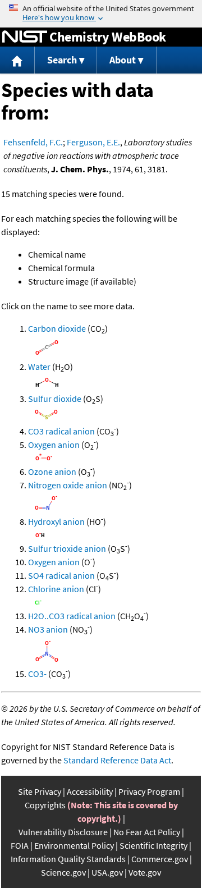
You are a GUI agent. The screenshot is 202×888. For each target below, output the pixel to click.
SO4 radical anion (61, 575)
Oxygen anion (54, 444)
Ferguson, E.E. (93, 142)
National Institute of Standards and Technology (24, 37)
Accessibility (90, 791)
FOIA (20, 845)
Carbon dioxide (57, 328)
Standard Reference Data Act (117, 760)
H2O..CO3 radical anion (72, 615)
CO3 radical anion (61, 431)
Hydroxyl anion (56, 521)
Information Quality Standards (68, 858)
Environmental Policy (74, 845)
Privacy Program (149, 791)
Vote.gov (144, 872)
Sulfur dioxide (54, 398)
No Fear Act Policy (146, 831)
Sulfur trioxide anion (67, 548)
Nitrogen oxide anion (67, 485)
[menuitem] (17, 60)
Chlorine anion (56, 588)
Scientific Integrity (153, 845)
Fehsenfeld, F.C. (33, 142)
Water (39, 366)
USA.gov (107, 872)
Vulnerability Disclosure (63, 831)
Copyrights (45, 805)
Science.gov (63, 872)
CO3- (37, 673)
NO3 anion (48, 629)
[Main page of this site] (17, 60)
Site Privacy (39, 791)
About (122, 59)
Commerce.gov (159, 858)
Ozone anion (52, 471)
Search (62, 59)
